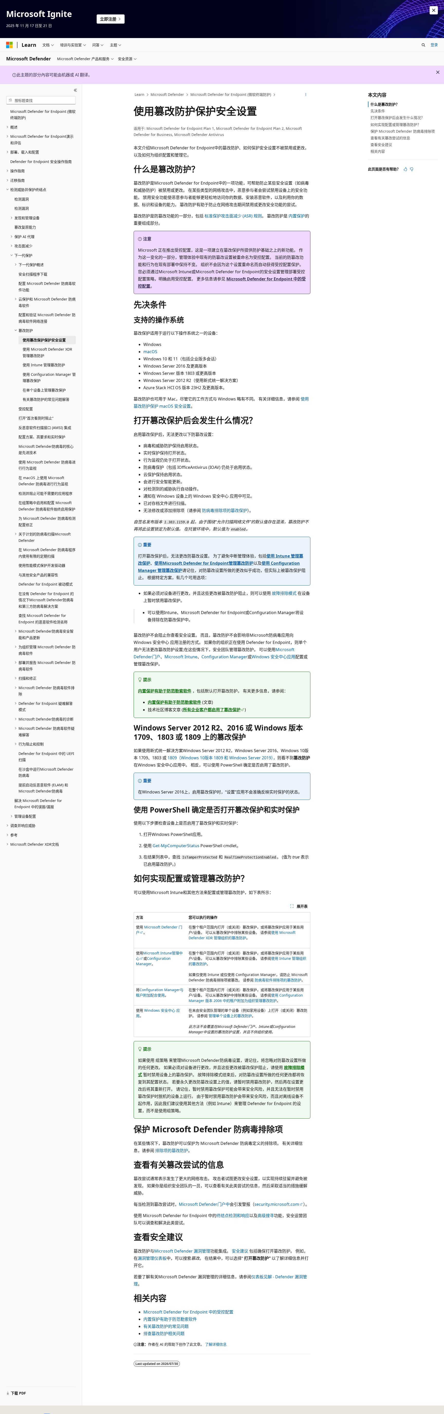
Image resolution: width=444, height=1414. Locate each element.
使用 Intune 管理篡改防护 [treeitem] (44, 364)
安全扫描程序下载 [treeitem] (32, 274)
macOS (150, 351)
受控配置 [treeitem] (25, 408)
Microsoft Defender (167, 94)
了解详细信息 (216, 1344)
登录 (434, 44)
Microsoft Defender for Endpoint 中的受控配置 (188, 1312)
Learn (139, 94)
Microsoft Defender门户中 (204, 1204)
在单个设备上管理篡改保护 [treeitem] (44, 390)
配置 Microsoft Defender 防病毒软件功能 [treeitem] (47, 286)
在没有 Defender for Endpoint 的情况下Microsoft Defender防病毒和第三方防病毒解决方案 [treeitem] (46, 600)
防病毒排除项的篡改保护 (224, 510)
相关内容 (378, 151)
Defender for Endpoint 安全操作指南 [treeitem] (41, 161)
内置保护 (297, 216)
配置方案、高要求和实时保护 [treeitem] (41, 436)
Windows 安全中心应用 (273, 657)
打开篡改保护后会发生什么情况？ (397, 117)
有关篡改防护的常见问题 (166, 1326)
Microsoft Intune (180, 657)
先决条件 (378, 110)
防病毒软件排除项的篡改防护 (278, 980)
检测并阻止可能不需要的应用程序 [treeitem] (45, 493)
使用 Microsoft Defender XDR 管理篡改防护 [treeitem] (47, 352)
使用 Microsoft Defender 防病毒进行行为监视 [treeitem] (47, 465)
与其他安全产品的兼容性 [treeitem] (38, 574)
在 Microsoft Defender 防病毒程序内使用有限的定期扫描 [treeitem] (47, 553)
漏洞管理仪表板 (152, 1258)
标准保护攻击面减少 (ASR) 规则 (233, 216)
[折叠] (75, 90)
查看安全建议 (381, 144)
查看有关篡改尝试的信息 (390, 137)
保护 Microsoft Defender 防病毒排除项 (403, 131)
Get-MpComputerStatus (176, 846)
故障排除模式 (284, 593)
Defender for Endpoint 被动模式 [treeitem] (45, 584)
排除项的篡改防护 (171, 1150)
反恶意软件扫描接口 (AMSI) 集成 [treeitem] (44, 427)
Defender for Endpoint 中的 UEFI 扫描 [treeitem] (46, 756)
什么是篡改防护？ (385, 104)
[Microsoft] (9, 45)
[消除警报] (434, 10)
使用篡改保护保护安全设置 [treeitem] (44, 339)
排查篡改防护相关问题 (163, 1333)
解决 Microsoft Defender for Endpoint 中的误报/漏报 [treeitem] (38, 803)
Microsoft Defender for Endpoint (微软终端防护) (230, 94)
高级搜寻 (265, 1215)
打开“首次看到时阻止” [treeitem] (35, 418)
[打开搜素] (423, 45)
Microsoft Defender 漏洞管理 (182, 1251)
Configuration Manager (224, 657)
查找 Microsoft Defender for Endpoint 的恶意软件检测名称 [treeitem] (43, 618)
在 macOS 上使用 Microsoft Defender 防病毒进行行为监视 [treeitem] (43, 481)
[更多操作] (305, 95)
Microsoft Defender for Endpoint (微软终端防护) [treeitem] (43, 114)
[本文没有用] (412, 169)
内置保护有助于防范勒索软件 (164, 691)
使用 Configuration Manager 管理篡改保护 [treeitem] (49, 377)
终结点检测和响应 (232, 1215)
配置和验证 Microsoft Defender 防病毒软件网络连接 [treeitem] (47, 318)
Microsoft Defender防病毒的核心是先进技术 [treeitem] (45, 449)
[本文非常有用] (405, 169)
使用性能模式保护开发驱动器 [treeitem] (41, 565)
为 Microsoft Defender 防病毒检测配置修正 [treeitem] (47, 521)
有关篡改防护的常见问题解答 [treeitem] (46, 399)
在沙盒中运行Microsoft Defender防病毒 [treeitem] (45, 772)
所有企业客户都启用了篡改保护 (211, 710)
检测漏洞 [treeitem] (21, 199)
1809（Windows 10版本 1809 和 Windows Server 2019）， (222, 758)
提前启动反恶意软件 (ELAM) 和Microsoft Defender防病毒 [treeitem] (43, 788)
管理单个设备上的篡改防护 (230, 1015)
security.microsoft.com (276, 1204)
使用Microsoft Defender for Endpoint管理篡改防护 (203, 563)
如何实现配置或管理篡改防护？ (396, 124)
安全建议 (240, 1251)
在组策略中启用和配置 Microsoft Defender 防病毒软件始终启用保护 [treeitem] (46, 506)
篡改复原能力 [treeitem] (25, 227)
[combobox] (41, 100)
